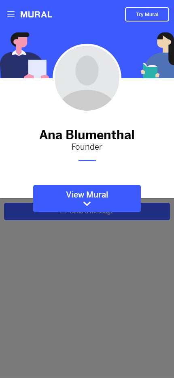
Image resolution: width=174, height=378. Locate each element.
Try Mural (147, 14)
